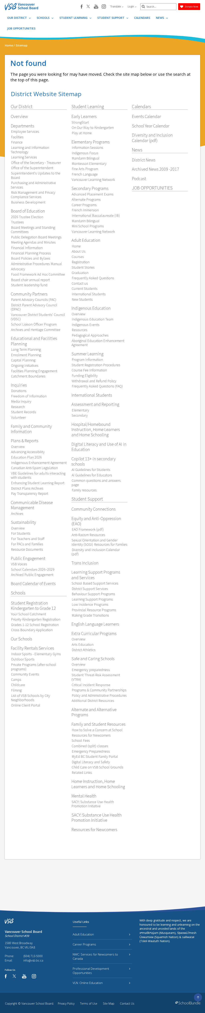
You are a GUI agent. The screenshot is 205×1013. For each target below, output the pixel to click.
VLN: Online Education (88, 983)
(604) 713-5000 (33, 956)
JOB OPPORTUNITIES (21, 28)
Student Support (111, 18)
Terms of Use (88, 1003)
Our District (17, 18)
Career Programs (84, 944)
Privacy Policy (66, 1003)
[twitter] (88, 7)
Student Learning (73, 18)
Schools (43, 18)
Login (131, 6)
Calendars (142, 18)
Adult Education (83, 934)
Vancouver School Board (37, 1003)
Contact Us (127, 1003)
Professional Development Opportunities (91, 971)
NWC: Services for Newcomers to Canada (95, 956)
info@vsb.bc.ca (33, 960)
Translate (116, 6)
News (160, 18)
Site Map (108, 1003)
